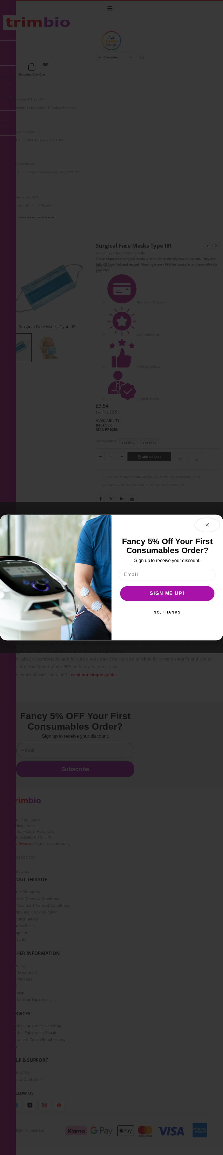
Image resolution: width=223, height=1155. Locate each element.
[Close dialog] (207, 524)
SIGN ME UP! (167, 593)
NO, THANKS (167, 612)
